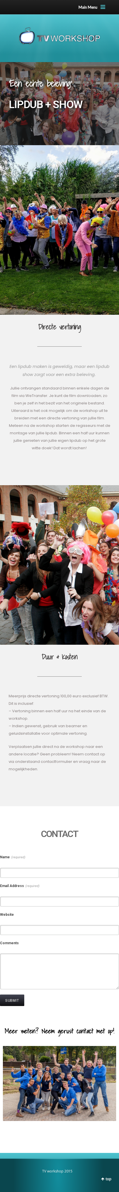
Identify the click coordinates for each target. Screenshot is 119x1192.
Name (12, 857)
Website (7, 915)
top (108, 1178)
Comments (9, 943)
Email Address (20, 886)
